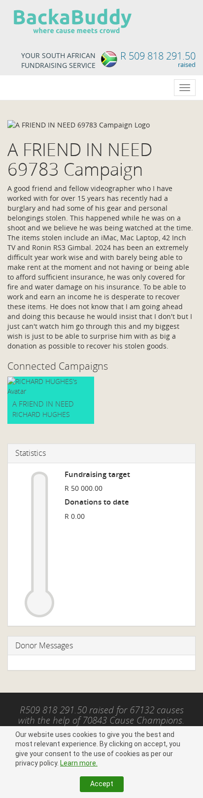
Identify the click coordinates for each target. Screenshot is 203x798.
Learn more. (79, 763)
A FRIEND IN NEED (43, 404)
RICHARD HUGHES (41, 414)
